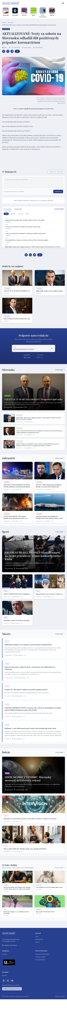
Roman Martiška (47, 596)
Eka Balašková (19, 407)
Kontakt (4, 975)
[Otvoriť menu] (63, 3)
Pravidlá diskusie (40, 959)
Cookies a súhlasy (40, 957)
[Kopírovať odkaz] (17, 51)
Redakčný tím (39, 939)
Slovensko (11, 22)
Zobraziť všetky (59, 867)
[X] (7, 51)
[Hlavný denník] (10, 3)
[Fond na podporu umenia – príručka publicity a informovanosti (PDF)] (9, 962)
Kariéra (37, 942)
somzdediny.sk (29, 867)
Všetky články (59, 370)
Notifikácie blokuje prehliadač (11, 989)
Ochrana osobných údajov (42, 954)
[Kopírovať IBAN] (52, 348)
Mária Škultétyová (21, 677)
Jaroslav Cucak (20, 789)
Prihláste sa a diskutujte (56, 172)
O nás (36, 936)
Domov (4, 22)
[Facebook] (3, 51)
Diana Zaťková (15, 489)
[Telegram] (12, 51)
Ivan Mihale (47, 521)
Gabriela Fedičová (15, 623)
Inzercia (4, 954)
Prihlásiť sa (58, 191)
